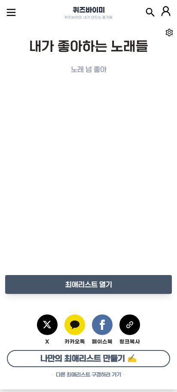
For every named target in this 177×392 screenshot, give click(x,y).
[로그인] (166, 12)
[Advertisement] (88, 183)
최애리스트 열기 (88, 284)
